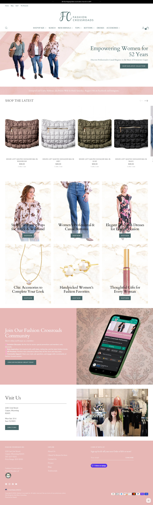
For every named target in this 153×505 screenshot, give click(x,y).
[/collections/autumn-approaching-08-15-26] (76, 56)
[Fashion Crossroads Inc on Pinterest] (13, 484)
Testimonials (52, 471)
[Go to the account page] (142, 28)
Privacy (50, 463)
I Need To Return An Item (57, 455)
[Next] (100, 2)
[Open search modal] (6, 28)
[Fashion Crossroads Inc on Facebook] (6, 484)
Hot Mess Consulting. (20, 495)
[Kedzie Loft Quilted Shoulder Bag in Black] (131, 131)
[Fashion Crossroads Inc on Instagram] (9, 484)
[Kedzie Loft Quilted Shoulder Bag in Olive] (95, 131)
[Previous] (53, 2)
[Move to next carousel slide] (146, 100)
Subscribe (130, 457)
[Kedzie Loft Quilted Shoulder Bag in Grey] (58, 131)
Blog (49, 467)
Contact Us (52, 459)
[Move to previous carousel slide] (141, 101)
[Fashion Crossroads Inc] (76, 16)
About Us (51, 451)
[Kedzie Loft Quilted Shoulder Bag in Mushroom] (22, 131)
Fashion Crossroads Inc (23, 493)
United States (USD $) (14, 490)
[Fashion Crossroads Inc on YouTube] (16, 484)
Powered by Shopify (11, 497)
